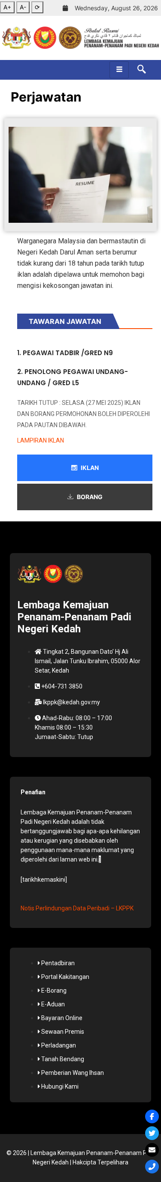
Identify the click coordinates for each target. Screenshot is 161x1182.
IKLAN (90, 467)
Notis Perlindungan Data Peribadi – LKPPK (77, 908)
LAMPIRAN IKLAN (40, 440)
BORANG (90, 496)
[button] (137, 69)
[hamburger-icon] (119, 69)
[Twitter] (152, 1133)
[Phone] (152, 1166)
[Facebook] (152, 1116)
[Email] (152, 1150)
